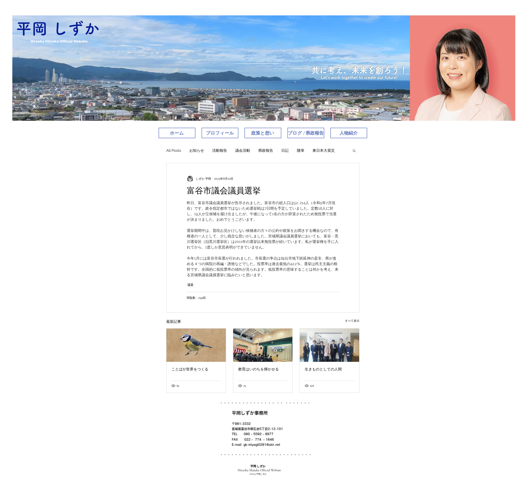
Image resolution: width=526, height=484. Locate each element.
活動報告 (219, 150)
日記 (285, 150)
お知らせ (196, 150)
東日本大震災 (324, 150)
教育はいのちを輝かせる (258, 369)
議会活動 (242, 150)
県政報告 (265, 150)
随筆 (300, 150)
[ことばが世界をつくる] (196, 345)
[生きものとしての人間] (329, 345)
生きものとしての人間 (323, 369)
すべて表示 (352, 320)
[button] (354, 150)
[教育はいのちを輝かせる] (263, 345)
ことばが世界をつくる (189, 369)
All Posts (173, 150)
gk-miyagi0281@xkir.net (261, 444)
